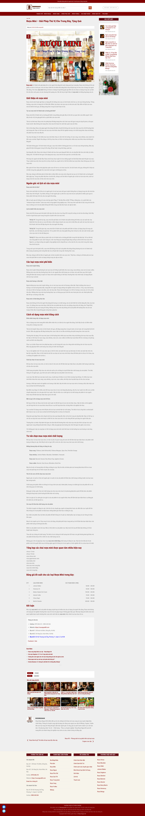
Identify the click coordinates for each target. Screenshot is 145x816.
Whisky (52, 790)
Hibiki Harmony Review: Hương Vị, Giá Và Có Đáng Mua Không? (111, 65)
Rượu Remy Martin (102, 785)
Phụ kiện (105, 14)
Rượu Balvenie (101, 779)
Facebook (31, 641)
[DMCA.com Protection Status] (31, 798)
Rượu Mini (53, 767)
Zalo (36, 641)
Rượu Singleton (101, 772)
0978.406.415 (35, 775)
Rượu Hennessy (101, 788)
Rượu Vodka (75, 14)
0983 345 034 (35, 795)
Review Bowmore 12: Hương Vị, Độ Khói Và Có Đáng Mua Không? (44, 662)
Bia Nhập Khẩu (85, 14)
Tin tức (28, 18)
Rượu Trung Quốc (55, 780)
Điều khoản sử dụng (78, 811)
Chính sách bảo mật (90, 811)
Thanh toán (77, 780)
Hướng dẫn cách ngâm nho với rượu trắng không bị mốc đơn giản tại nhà (46, 656)
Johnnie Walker (101, 769)
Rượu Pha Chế (66, 14)
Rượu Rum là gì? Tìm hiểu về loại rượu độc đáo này (43, 740)
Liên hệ (76, 777)
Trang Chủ (39, 14)
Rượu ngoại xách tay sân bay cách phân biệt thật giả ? (41, 659)
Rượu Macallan (101, 763)
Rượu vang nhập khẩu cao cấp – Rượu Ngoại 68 (40, 651)
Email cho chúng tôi (31, 781)
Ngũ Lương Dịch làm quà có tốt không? (111, 35)
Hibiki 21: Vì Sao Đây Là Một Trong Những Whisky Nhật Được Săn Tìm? (111, 55)
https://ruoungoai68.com (42, 627)
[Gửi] (90, 7)
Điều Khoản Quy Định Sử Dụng (82, 770)
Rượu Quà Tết (96, 14)
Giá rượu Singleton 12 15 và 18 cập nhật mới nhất (40, 654)
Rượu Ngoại (47, 14)
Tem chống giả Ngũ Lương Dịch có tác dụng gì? (110, 27)
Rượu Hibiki (100, 766)
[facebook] (4, 807)
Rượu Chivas (100, 760)
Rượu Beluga (100, 791)
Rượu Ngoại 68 (82, 813)
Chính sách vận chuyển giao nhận (83, 767)
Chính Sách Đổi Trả (79, 763)
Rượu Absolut (101, 782)
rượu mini (36, 675)
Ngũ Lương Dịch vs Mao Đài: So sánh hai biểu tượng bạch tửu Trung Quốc (111, 44)
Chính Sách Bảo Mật (79, 760)
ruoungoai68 (40, 27)
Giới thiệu (76, 773)
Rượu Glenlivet (101, 776)
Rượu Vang (56, 14)
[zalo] (4, 811)
